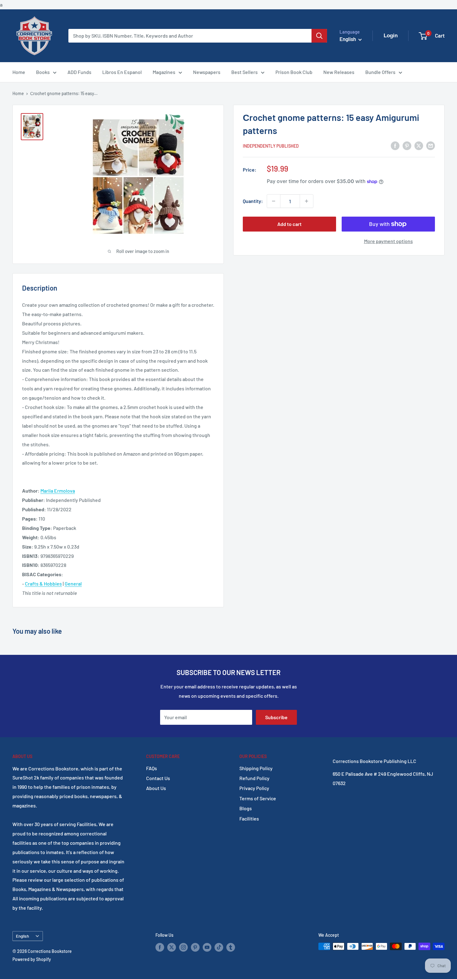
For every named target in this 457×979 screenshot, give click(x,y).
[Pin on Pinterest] (407, 145)
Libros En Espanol (122, 72)
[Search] (319, 36)
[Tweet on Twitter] (418, 145)
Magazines (164, 72)
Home (18, 72)
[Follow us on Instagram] (183, 947)
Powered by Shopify (31, 959)
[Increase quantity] (306, 201)
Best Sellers (244, 72)
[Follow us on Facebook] (159, 947)
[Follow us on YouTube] (207, 947)
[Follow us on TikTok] (219, 947)
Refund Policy (254, 778)
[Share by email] (430, 145)
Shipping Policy (256, 768)
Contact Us (158, 778)
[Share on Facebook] (395, 145)
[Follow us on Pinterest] (195, 947)
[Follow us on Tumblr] (230, 947)
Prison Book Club (293, 72)
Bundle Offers (380, 72)
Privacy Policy (254, 788)
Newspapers (206, 72)
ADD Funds (79, 72)
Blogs (245, 808)
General (73, 583)
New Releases (338, 72)
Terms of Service (257, 798)
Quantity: (253, 201)
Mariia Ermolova (57, 491)
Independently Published (271, 146)
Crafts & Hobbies (43, 583)
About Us (156, 788)
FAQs (151, 768)
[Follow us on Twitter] (171, 947)
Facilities (249, 818)
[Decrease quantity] (273, 201)
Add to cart (289, 224)
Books (43, 72)
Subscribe (276, 717)
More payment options (388, 241)
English (22, 936)
